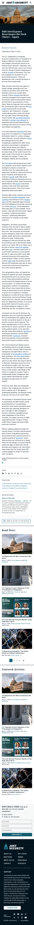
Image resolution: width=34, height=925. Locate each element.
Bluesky (18, 501)
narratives (19, 438)
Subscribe (16, 834)
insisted (10, 72)
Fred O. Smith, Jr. (16, 655)
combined (5, 200)
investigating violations (21, 354)
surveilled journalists (22, 118)
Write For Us (9, 860)
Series (20, 857)
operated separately (18, 197)
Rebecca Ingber (16, 623)
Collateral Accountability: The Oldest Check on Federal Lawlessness (15, 652)
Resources (22, 860)
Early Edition (8, 814)
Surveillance (23, 488)
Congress (16, 483)
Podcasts (22, 863)
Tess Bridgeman (16, 560)
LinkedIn (25, 501)
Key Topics (22, 854)
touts (11, 249)
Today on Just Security (12, 817)
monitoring (17, 336)
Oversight (11, 488)
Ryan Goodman (16, 592)
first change (9, 163)
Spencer (8, 498)
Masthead (8, 857)
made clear (11, 261)
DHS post (13, 206)
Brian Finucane (25, 623)
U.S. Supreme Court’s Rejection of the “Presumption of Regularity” (15, 589)
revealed (17, 95)
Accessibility (25, 920)
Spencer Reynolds (10, 48)
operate (12, 177)
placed (17, 184)
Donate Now (12, 908)
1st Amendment (7, 483)
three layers (21, 356)
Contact (7, 863)
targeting (27, 331)
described (20, 131)
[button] (30, 2)
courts (21, 483)
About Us (7, 854)
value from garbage (21, 247)
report (29, 138)
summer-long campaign (18, 120)
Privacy (17, 488)
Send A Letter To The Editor (17, 521)
